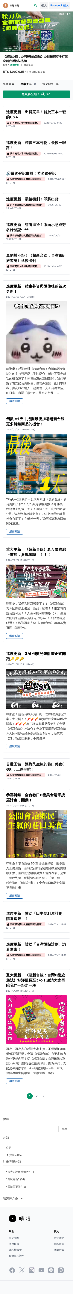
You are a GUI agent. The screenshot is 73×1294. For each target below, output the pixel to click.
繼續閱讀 (14, 401)
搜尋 (6, 1119)
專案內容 (9, 84)
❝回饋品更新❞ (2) (16, 1186)
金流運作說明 (17, 1255)
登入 (44, 5)
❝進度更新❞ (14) (15, 1179)
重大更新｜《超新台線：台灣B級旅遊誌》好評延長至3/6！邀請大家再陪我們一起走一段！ (35, 980)
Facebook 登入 (59, 5)
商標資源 (59, 1244)
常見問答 (50, 84)
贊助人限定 (14, 1155)
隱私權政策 (15, 1250)
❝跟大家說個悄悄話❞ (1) (20, 1171)
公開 (8, 1147)
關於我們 (59, 1238)
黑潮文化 (15, 65)
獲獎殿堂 (59, 1250)
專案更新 (29, 84)
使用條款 (14, 1244)
